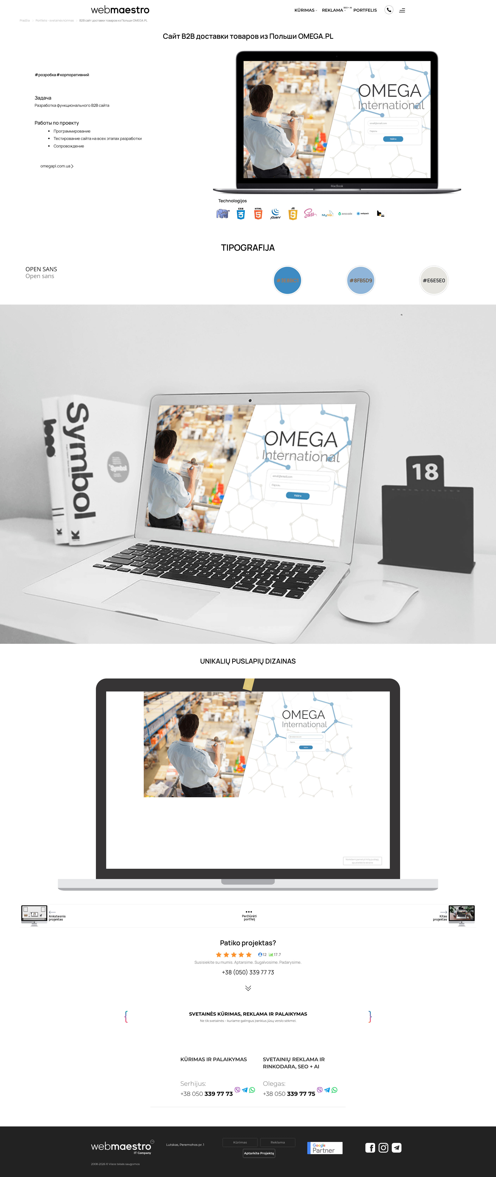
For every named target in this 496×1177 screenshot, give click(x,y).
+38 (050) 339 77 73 (248, 972)
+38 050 (206, 1093)
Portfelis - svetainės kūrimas (55, 20)
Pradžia (25, 20)
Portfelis (365, 10)
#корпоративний (72, 74)
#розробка (45, 74)
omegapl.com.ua (55, 166)
